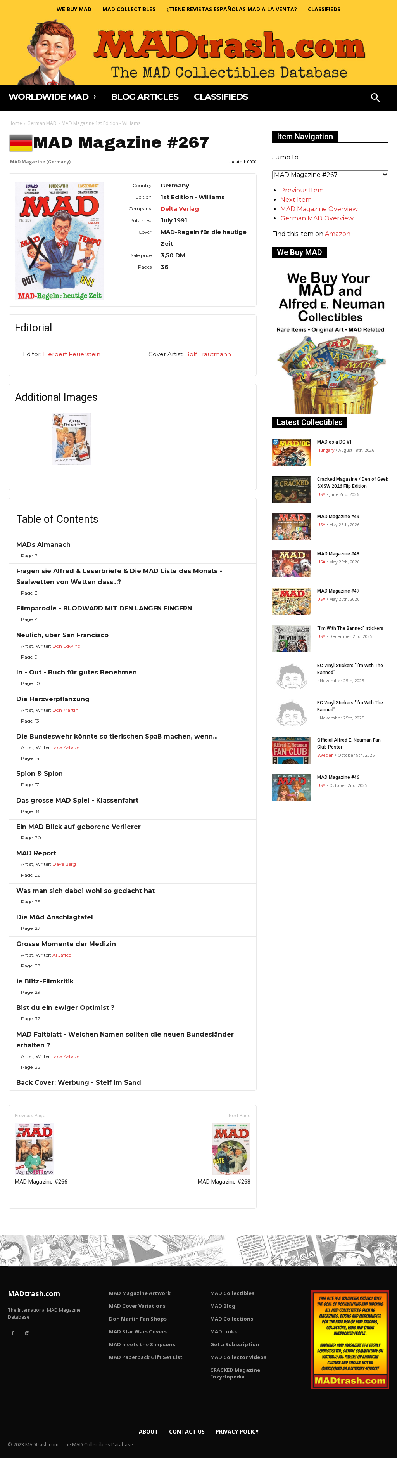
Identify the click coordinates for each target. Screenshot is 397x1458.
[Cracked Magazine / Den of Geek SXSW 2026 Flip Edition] (291, 489)
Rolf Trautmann (208, 354)
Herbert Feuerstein (71, 354)
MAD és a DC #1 (334, 442)
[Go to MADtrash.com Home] (198, 52)
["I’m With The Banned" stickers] (291, 638)
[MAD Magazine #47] (291, 601)
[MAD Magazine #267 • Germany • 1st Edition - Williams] (59, 241)
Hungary (326, 450)
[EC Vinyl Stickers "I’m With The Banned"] (291, 675)
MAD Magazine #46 (338, 777)
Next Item (296, 199)
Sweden (325, 755)
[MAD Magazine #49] (291, 526)
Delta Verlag (180, 208)
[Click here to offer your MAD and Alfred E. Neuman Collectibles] (330, 412)
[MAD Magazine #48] (291, 563)
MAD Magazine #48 (338, 554)
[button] (375, 98)
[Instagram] (27, 1334)
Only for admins (35, 1222)
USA (321, 494)
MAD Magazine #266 (41, 1181)
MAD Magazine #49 (338, 516)
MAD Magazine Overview (319, 209)
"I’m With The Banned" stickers (350, 628)
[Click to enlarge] (71, 462)
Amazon (337, 234)
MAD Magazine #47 (338, 591)
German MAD (42, 123)
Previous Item (302, 190)
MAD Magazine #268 (224, 1181)
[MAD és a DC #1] (291, 452)
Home (15, 123)
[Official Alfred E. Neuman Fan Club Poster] (291, 750)
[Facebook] (13, 1334)
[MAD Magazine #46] (291, 787)
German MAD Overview (317, 218)
